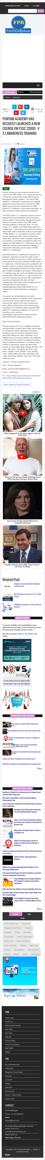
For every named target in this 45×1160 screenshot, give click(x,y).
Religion (16, 954)
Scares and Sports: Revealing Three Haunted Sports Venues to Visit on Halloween (22, 805)
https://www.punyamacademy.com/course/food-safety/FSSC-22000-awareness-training (22, 376)
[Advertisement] (22, 58)
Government (8, 941)
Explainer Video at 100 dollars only (23, 634)
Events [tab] (22, 918)
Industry (23, 945)
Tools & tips (9, 1018)
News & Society (33, 950)
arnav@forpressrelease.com (15, 1131)
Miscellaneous (19, 950)
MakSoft (7, 1155)
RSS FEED (9, 1048)
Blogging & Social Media (12, 928)
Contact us (9, 1021)
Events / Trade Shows (24, 937)
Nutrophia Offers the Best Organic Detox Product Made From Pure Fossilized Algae (22, 893)
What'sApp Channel (13, 1137)
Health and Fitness (23, 941)
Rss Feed (8, 1033)
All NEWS (36, 6)
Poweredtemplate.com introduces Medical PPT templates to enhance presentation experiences (27, 881)
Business (28, 928)
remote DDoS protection (31, 627)
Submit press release (13, 1025)
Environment (8, 937)
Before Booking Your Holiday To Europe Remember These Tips (22, 889)
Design (17, 932)
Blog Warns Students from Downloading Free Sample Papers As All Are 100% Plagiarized (22, 793)
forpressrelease (24, 1149)
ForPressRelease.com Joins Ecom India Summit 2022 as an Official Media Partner (27, 899)
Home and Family (10, 945)
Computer (7, 932)
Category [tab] (15, 914)
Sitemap (8, 1037)
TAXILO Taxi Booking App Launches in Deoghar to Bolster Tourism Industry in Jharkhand (26, 843)
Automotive (26, 923)
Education (16, 97)
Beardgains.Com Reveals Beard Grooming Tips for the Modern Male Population (27, 810)
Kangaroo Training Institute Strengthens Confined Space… (27, 585)
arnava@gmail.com (12, 1120)
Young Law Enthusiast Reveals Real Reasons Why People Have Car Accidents (22, 852)
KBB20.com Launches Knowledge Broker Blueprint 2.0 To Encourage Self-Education (21, 868)
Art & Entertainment (11, 923)
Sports (25, 954)
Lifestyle (7, 950)
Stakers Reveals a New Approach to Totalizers (25, 858)
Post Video (9, 1029)
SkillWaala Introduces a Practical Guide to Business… (27, 605)
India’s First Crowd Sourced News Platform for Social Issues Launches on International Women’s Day (28, 822)
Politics (6, 954)
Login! (26, 6)
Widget (7, 1052)
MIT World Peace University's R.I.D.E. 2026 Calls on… (27, 595)
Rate (32, 112)
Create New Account (12, 6)
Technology (35, 954)
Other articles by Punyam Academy (17, 384)
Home (7, 97)
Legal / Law (34, 945)
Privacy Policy (10, 1040)
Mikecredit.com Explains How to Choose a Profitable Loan (27, 831)
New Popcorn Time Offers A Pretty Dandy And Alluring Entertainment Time (19, 799)
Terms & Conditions (12, 1044)
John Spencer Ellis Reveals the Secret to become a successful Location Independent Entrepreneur (22, 874)
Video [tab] (29, 914)
